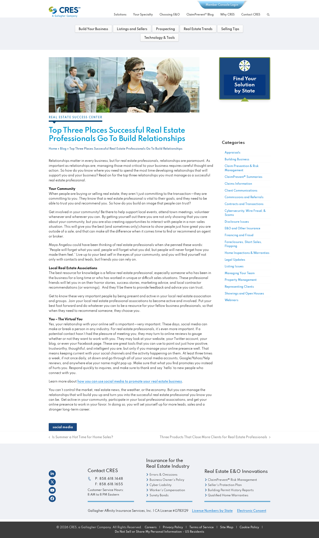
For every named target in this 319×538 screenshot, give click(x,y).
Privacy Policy (173, 527)
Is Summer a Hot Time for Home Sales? (81, 438)
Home (53, 148)
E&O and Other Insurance (242, 228)
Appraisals (232, 152)
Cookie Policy (250, 527)
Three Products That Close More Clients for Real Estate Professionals (213, 438)
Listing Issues (234, 266)
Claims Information (238, 183)
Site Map (226, 527)
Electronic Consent (251, 511)
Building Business (237, 159)
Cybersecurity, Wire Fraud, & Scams (245, 213)
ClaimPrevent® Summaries (243, 177)
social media (63, 427)
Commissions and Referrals (244, 197)
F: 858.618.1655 (109, 484)
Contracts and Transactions (244, 204)
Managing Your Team (240, 273)
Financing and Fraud (239, 235)
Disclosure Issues (237, 221)
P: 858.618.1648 (109, 478)
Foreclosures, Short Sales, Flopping (243, 244)
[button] (268, 14)
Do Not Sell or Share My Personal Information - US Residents (159, 531)
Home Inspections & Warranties (247, 253)
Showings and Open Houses (244, 293)
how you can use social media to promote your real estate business (129, 381)
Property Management (241, 280)
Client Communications (241, 190)
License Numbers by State (212, 511)
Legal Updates (235, 259)
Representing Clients (239, 286)
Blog (63, 148)
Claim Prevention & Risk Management (242, 168)
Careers (151, 527)
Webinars (231, 300)
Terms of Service (201, 527)
